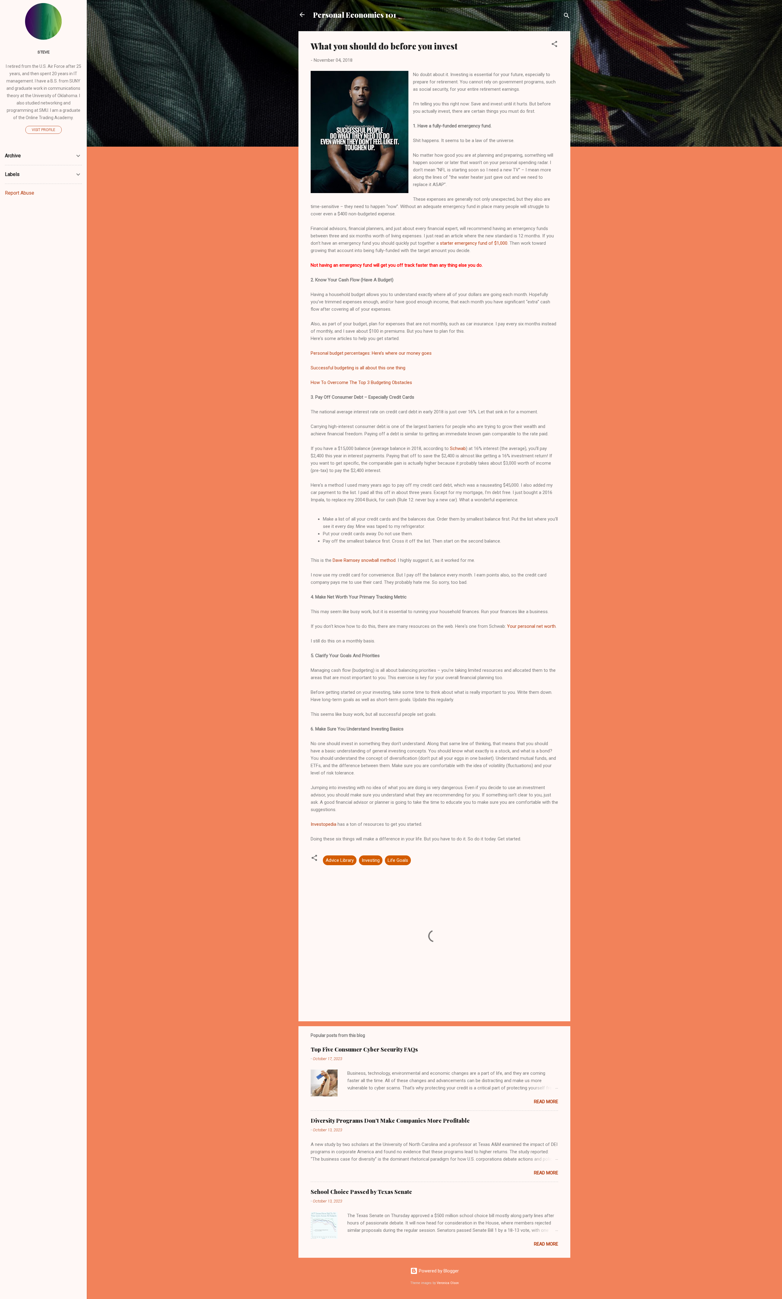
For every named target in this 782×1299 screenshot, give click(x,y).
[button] (554, 45)
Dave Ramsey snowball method (364, 560)
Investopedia (323, 824)
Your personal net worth (531, 626)
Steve (43, 51)
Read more (546, 1101)
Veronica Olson (448, 1283)
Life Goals (398, 860)
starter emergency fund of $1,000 (473, 243)
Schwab (458, 448)
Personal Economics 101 (354, 15)
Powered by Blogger (438, 1271)
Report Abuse (19, 193)
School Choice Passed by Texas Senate (361, 1191)
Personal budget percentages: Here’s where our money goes (371, 353)
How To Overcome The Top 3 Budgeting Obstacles (361, 382)
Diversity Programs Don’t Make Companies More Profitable (390, 1120)
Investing (371, 860)
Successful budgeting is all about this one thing (358, 368)
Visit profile (43, 130)
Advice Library (340, 860)
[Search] (566, 16)
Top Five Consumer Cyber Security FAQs (364, 1049)
